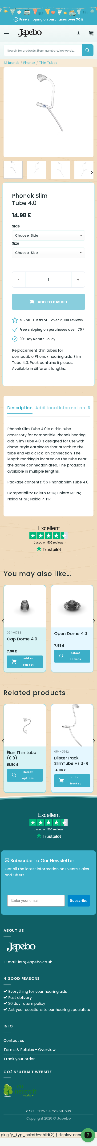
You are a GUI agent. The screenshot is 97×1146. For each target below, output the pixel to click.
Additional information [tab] (60, 408)
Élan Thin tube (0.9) (21, 755)
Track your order (19, 1059)
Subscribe (78, 900)
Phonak (29, 62)
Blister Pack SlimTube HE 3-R (71, 760)
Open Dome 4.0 (70, 633)
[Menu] (6, 33)
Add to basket (53, 302)
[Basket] (91, 33)
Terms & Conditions (54, 1111)
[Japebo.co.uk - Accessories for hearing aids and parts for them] (29, 33)
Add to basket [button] (28, 661)
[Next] (85, 112)
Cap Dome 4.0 (22, 639)
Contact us (14, 1040)
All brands (11, 62)
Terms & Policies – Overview (30, 1049)
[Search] (87, 50)
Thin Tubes (48, 62)
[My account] (78, 33)
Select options (75, 656)
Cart (30, 1111)
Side (16, 226)
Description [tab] (19, 408)
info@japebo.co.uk (35, 962)
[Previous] (11, 112)
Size (15, 243)
